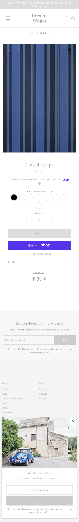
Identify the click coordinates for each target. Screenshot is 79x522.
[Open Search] (66, 18)
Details (11, 261)
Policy (42, 398)
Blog (4, 407)
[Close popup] (73, 421)
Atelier (5, 403)
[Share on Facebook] (34, 279)
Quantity (39, 213)
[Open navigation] (12, 18)
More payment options (39, 253)
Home (31, 32)
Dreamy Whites (39, 18)
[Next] (18, 50)
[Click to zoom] (70, 50)
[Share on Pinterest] (45, 279)
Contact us (38, 272)
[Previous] (9, 50)
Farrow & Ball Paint (11, 398)
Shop (4, 393)
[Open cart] (73, 18)
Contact (43, 393)
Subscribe (7, 412)
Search (42, 388)
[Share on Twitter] (39, 279)
